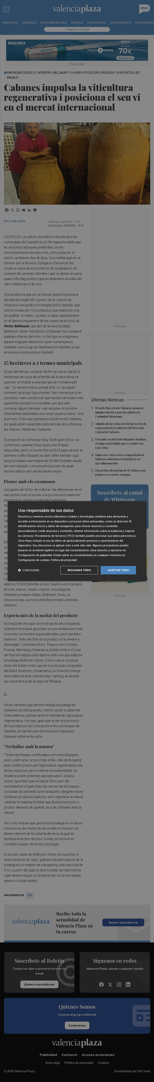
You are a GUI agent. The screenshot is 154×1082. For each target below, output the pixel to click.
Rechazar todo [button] (79, 570)
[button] (28, 570)
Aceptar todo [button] (118, 570)
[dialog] (77, 541)
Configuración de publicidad (35, 555)
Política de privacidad (64, 560)
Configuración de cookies (34, 560)
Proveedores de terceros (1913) (54, 536)
